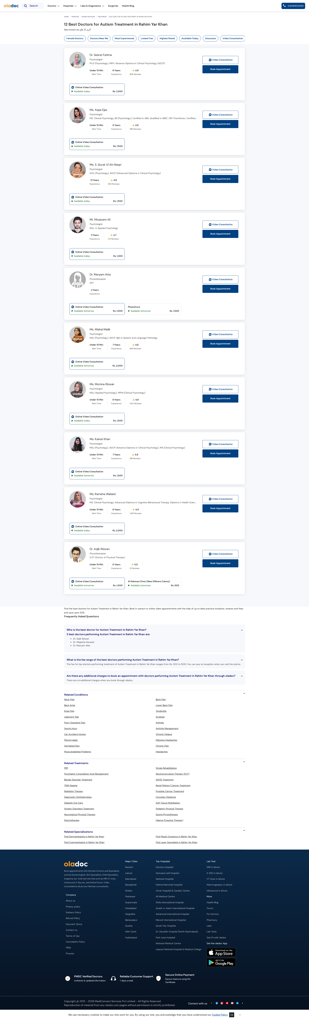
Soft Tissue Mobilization (168, 802)
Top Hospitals (163, 861)
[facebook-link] (216, 1003)
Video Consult (222, 59)
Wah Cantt (130, 931)
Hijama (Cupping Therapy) (169, 820)
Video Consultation (233, 38)
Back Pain (161, 699)
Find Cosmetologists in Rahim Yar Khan (84, 842)
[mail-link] (232, 1003)
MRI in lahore (213, 867)
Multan (128, 890)
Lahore (128, 873)
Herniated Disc (72, 745)
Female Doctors (74, 38)
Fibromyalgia (71, 740)
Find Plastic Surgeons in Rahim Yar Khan (176, 836)
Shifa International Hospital (170, 902)
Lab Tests (212, 931)
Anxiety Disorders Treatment (79, 808)
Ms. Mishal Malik (100, 329)
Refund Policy (73, 918)
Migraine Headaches (166, 740)
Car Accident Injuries (75, 734)
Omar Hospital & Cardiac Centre (173, 890)
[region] (155, 38)
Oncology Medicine (166, 797)
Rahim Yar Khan (88, 17)
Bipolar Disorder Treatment (78, 779)
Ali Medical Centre (165, 896)
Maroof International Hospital (171, 920)
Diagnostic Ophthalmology (78, 797)
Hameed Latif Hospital (167, 873)
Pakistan (75, 17)
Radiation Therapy (73, 791)
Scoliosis (160, 716)
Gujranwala (131, 902)
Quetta (128, 925)
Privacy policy (73, 906)
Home (66, 17)
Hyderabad (131, 937)
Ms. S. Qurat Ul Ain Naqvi (105, 165)
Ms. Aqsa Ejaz (98, 110)
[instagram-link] (222, 1003)
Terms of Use (73, 936)
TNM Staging (70, 785)
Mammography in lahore (219, 884)
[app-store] (221, 953)
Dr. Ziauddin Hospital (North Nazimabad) (177, 931)
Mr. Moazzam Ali (100, 219)
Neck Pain (69, 699)
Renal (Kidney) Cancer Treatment (173, 785)
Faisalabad (130, 908)
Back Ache (69, 705)
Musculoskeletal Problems (77, 751)
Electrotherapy (72, 820)
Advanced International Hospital (172, 914)
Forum (210, 908)
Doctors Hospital (164, 867)
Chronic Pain (162, 745)
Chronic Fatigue (164, 734)
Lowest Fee (147, 38)
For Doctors (213, 914)
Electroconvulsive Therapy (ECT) (172, 773)
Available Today (190, 38)
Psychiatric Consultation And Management (86, 773)
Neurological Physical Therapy (79, 814)
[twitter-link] (211, 1003)
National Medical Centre (168, 943)
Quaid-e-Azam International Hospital (175, 908)
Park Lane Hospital (165, 937)
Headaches (162, 751)
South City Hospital (166, 925)
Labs (209, 925)
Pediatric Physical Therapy (169, 808)
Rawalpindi (130, 884)
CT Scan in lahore (216, 879)
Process (70, 953)
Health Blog (212, 902)
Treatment (102, 17)
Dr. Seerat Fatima (101, 55)
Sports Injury (70, 728)
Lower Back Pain (164, 705)
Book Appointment (220, 69)
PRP (66, 768)
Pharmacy (212, 920)
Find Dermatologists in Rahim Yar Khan (84, 836)
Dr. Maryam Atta (100, 274)
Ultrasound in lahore (217, 890)
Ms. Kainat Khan (100, 439)
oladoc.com (112, 1005)
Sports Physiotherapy (167, 814)
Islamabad (130, 879)
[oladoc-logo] (11, 6)
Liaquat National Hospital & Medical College (178, 949)
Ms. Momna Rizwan (102, 384)
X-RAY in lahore (215, 873)
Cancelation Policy (75, 941)
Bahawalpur (131, 920)
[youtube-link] (227, 1003)
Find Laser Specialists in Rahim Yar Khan (176, 842)
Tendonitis (161, 711)
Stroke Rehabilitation (166, 768)
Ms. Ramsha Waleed (103, 494)
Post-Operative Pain (74, 722)
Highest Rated (167, 38)
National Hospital (164, 879)
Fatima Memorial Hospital (169, 884)
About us (70, 900)
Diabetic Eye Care (73, 802)
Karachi (129, 867)
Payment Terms (74, 924)
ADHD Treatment (164, 779)
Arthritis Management (167, 728)
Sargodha (130, 914)
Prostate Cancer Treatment (170, 791)
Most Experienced (124, 38)
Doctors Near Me (99, 38)
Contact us (71, 930)
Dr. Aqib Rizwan (99, 549)
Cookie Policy (220, 1014)
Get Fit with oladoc (216, 937)
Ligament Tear (71, 716)
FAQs (68, 947)
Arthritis (160, 722)
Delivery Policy (73, 912)
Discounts (210, 38)
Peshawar (130, 896)
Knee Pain (69, 711)
